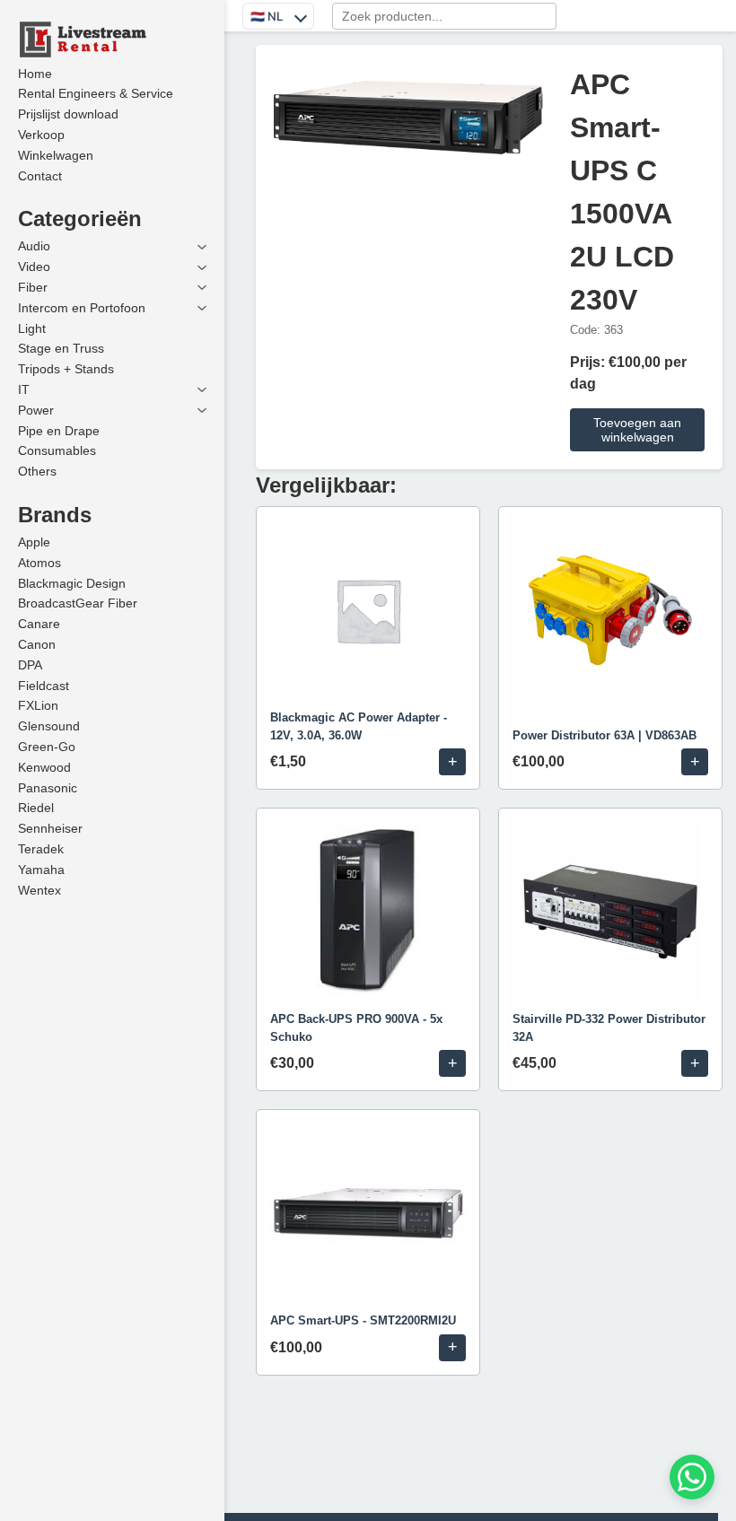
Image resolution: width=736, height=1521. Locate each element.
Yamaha (41, 869)
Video (34, 266)
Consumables (57, 450)
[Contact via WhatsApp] (692, 1477)
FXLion (38, 705)
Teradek (41, 849)
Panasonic (47, 788)
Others (37, 471)
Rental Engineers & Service (95, 93)
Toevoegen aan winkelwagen (637, 429)
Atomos (39, 562)
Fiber (33, 287)
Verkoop (41, 134)
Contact (40, 176)
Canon (37, 644)
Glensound (49, 726)
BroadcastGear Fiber (77, 603)
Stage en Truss (61, 348)
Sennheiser (50, 828)
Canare (39, 623)
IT (24, 389)
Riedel (36, 807)
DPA (30, 665)
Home (35, 73)
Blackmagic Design (72, 583)
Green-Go (46, 746)
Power (36, 410)
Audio (34, 246)
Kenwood (44, 767)
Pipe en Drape (59, 431)
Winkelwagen (55, 155)
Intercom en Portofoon (81, 308)
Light (32, 328)
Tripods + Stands (66, 369)
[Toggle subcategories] (202, 247)
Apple (34, 542)
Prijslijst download (68, 114)
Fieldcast (43, 685)
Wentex (39, 890)
